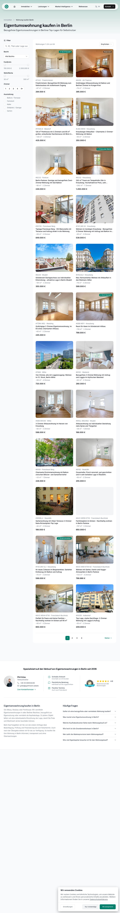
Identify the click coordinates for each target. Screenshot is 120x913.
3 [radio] (13, 89)
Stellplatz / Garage (14, 107)
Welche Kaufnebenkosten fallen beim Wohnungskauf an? (85, 723)
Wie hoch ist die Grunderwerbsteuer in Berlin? (81, 728)
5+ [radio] (22, 89)
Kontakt (108, 6)
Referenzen (83, 6)
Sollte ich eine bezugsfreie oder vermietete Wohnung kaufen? (87, 711)
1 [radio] (5, 89)
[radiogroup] (14, 89)
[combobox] (106, 44)
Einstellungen (68, 907)
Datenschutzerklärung (99, 899)
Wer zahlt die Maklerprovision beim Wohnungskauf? (83, 734)
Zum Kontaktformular (25, 689)
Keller (9, 104)
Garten (9, 111)
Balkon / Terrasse (13, 98)
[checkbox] (5, 98)
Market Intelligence (62, 6)
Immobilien (25, 6)
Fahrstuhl (10, 101)
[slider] (5, 65)
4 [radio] (17, 89)
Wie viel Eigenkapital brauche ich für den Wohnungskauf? (85, 740)
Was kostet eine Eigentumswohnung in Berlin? (81, 717)
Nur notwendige (90, 907)
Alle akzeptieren (107, 907)
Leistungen (42, 6)
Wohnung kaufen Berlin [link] (25, 20)
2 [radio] (9, 89)
